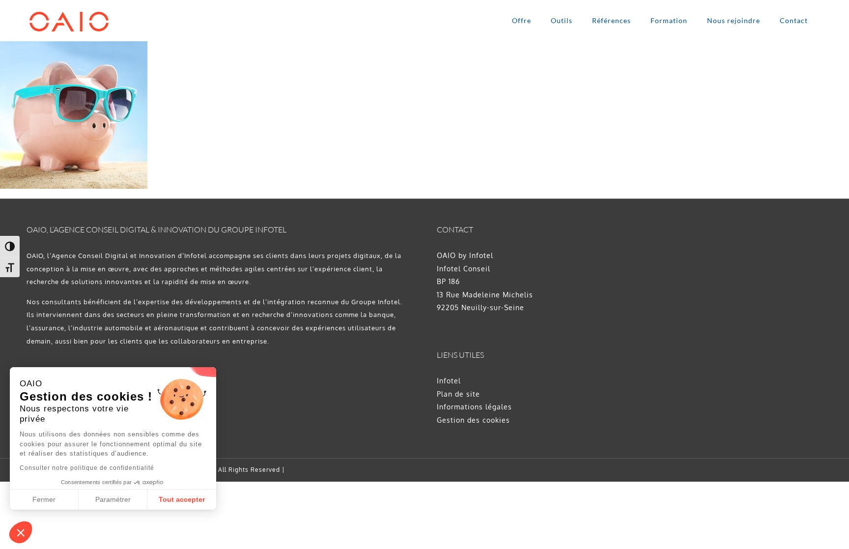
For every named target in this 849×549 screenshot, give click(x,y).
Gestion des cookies (473, 420)
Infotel (449, 380)
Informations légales (474, 407)
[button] (20, 532)
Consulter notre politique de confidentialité (87, 467)
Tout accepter (182, 499)
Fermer (44, 499)
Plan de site (458, 394)
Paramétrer (113, 499)
